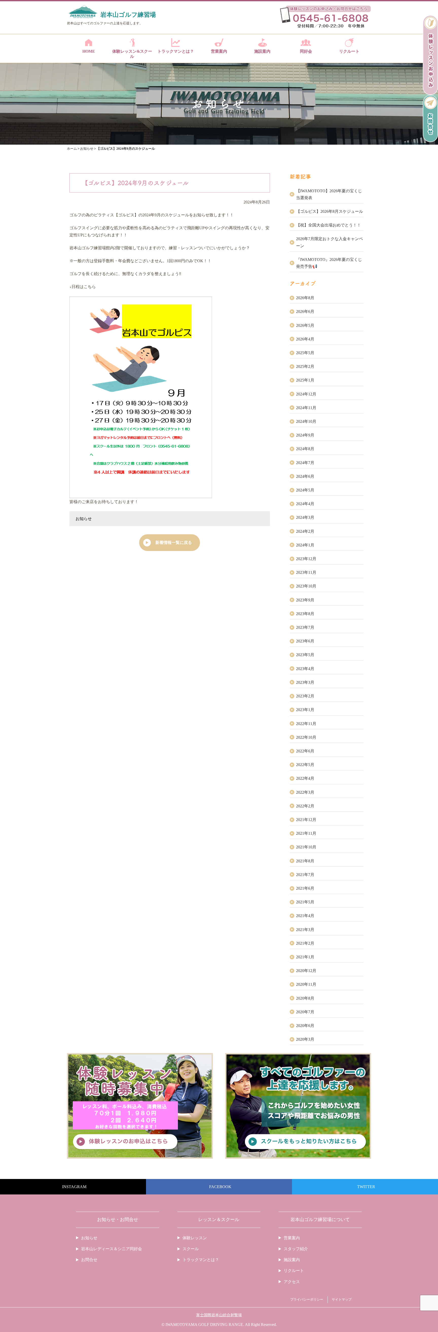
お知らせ (84, 519)
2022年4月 (305, 778)
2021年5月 (305, 902)
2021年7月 (305, 874)
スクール (190, 1249)
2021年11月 (306, 833)
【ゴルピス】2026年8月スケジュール (329, 211)
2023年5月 (305, 655)
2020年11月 (306, 984)
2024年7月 (305, 463)
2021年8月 (305, 861)
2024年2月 (305, 531)
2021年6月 (305, 888)
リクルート (349, 51)
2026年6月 (305, 311)
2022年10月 (306, 737)
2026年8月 (305, 298)
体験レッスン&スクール (132, 53)
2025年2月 (305, 366)
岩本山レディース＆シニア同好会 (111, 1249)
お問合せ (89, 1260)
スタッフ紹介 (296, 1249)
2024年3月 (305, 517)
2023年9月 (305, 600)
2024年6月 (305, 476)
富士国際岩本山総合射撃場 (219, 1315)
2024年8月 (305, 449)
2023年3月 (305, 682)
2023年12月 (306, 559)
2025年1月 (305, 380)
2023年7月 (305, 627)
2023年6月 (305, 641)
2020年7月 (305, 1012)
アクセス (292, 1282)
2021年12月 (306, 819)
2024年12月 (306, 394)
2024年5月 (305, 490)
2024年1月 (305, 545)
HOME (88, 51)
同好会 (306, 51)
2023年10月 (306, 586)
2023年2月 (305, 696)
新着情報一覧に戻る (173, 542)
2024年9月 (305, 435)
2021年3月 (305, 929)
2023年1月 (305, 710)
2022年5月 (305, 765)
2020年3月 (305, 1039)
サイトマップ (342, 1299)
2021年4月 (305, 916)
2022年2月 (305, 806)
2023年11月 (306, 572)
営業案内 (219, 51)
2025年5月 (305, 353)
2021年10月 (306, 847)
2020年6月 (305, 1025)
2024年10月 (306, 421)
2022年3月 (305, 792)
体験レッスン (194, 1238)
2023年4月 (305, 669)
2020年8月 (305, 998)
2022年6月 (305, 751)
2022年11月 (306, 723)
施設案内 (262, 51)
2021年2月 (305, 943)
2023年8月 (305, 614)
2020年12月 (306, 970)
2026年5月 (305, 325)
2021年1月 (305, 957)
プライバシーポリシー (306, 1299)
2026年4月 (305, 339)
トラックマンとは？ (175, 51)
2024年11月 (306, 408)
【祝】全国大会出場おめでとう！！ (328, 225)
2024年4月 (305, 504)
